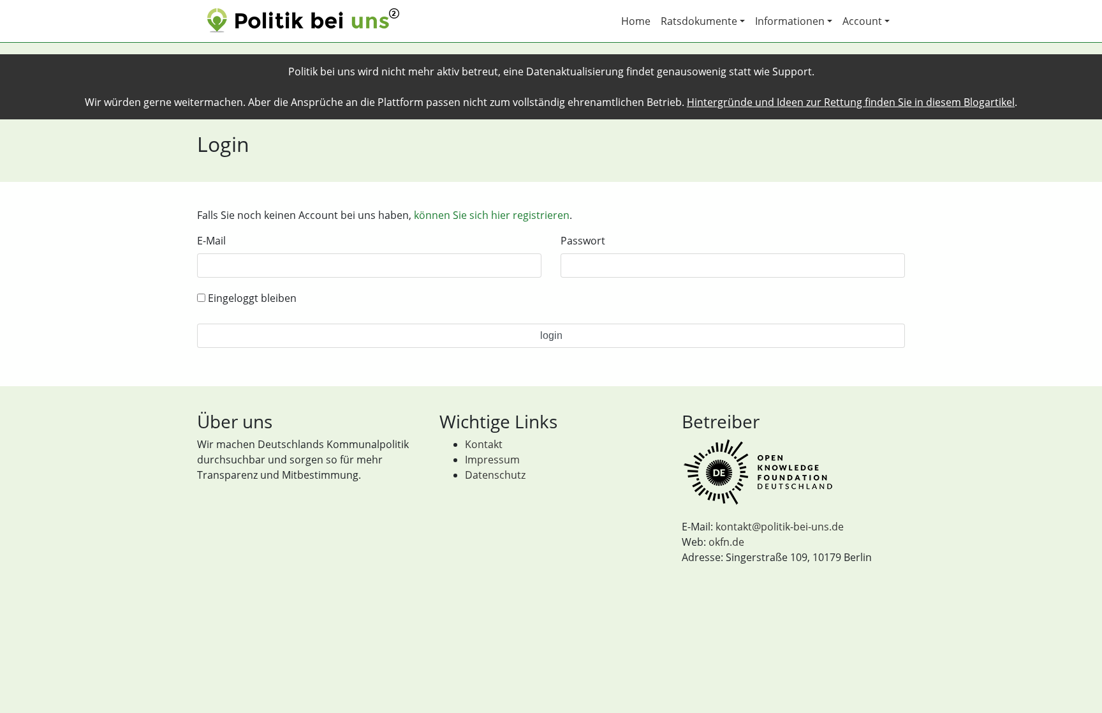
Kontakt (484, 444)
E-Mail (211, 241)
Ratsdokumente (699, 21)
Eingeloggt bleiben (251, 298)
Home (635, 21)
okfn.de (726, 542)
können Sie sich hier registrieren (491, 215)
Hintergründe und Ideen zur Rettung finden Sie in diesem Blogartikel (851, 102)
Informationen (790, 21)
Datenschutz (495, 475)
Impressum (492, 460)
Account (862, 21)
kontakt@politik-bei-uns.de (780, 527)
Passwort (583, 241)
